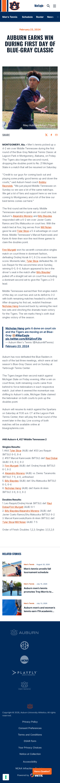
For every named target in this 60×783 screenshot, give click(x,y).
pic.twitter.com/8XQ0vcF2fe (24, 338)
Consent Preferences (30, 728)
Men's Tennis (29, 564)
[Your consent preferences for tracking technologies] (6, 777)
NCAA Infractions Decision (30, 768)
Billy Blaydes (45, 216)
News (50, 16)
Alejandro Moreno (23, 216)
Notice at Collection (30, 753)
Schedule (27, 16)
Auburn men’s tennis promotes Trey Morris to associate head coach (38, 592)
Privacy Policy (30, 721)
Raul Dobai (52, 458)
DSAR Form (30, 741)
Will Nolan (46, 227)
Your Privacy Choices (30, 747)
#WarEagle (22, 335)
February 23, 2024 (17, 346)
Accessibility (30, 761)
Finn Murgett (9, 249)
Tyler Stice (23, 231)
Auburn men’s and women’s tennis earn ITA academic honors (39, 611)
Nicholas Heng (10, 306)
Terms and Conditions (30, 734)
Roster (40, 16)
